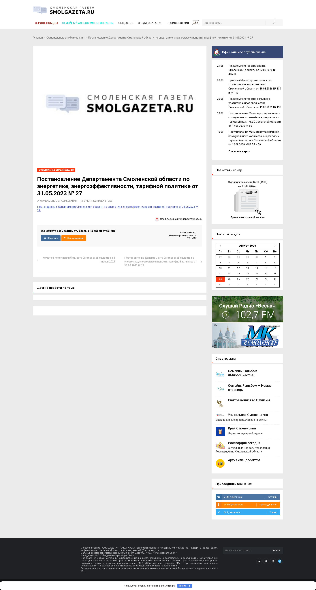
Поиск (276, 550)
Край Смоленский (242, 428)
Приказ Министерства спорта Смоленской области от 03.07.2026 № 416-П (252, 70)
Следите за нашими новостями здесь (181, 219)
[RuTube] (273, 561)
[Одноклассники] (266, 561)
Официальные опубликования (65, 37)
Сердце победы (46, 23)
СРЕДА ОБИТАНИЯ (150, 23)
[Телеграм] (280, 561)
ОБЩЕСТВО (125, 23)
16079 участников (250, 504)
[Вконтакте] (259, 561)
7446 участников (250, 497)
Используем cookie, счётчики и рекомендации (149, 585)
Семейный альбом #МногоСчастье (88, 23)
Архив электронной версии (248, 217)
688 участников (250, 512)
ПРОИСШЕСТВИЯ (178, 23)
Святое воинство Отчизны (249, 400)
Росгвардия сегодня (244, 443)
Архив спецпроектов (244, 460)
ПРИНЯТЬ (184, 585)
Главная (38, 37)
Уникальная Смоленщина (248, 415)
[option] (248, 200)
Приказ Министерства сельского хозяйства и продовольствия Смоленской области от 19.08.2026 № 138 (254, 103)
